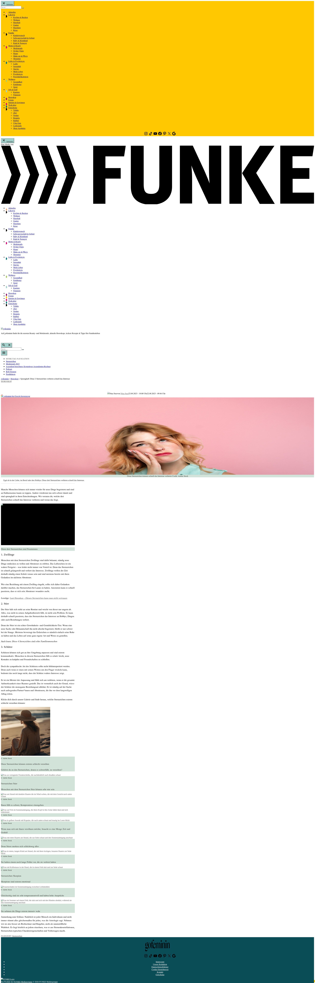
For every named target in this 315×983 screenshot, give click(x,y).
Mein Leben (18, 71)
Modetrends (18, 48)
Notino (16, 115)
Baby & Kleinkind (20, 40)
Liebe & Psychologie (16, 61)
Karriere (16, 92)
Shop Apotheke (19, 128)
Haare (15, 53)
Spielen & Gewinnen (16, 102)
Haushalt (16, 22)
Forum (11, 100)
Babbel (16, 120)
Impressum (160, 961)
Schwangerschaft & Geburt (23, 38)
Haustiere (17, 27)
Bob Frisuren (11, 371)
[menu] (4, 352)
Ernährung (17, 84)
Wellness (11, 79)
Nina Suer (124, 393)
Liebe (15, 63)
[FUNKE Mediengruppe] (7, 979)
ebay (15, 112)
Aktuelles (12, 12)
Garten (16, 25)
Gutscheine (12, 107)
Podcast (9, 369)
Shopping (17, 58)
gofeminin (5, 378)
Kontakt (160, 972)
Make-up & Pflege (20, 56)
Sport (15, 87)
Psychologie (18, 74)
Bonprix (16, 118)
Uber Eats (17, 123)
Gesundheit (17, 81)
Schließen (9, 4)
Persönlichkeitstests (20, 76)
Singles (16, 69)
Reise (15, 30)
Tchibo (16, 110)
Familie (11, 32)
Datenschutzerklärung (159, 967)
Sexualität (17, 66)
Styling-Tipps (18, 51)
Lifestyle (11, 14)
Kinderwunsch (19, 35)
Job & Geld (12, 89)
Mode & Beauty (14, 45)
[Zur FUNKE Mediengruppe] (157, 203)
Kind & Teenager (20, 43)
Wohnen (16, 20)
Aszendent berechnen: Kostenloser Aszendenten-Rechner (28, 366)
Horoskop (12, 97)
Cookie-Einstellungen (160, 969)
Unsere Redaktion (160, 964)
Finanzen (16, 94)
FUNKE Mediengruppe (23, 981)
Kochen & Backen (20, 17)
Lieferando (17, 125)
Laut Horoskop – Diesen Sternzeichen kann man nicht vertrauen (38, 598)
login (2, 338)
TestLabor (12, 105)
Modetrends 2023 (13, 364)
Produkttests (10, 374)
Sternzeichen (11, 361)
